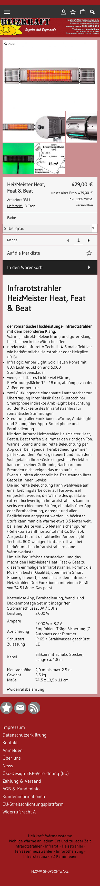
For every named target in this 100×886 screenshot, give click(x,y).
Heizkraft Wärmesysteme (50, 835)
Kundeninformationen (24, 796)
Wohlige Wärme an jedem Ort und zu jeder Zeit (50, 840)
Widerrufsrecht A (19, 812)
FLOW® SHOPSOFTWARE (50, 871)
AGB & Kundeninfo (21, 789)
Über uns (12, 758)
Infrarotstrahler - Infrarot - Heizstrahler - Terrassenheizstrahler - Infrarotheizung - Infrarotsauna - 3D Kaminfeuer (50, 851)
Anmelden (63, 12)
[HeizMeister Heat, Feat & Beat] (18, 127)
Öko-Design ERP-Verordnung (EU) (36, 773)
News (8, 766)
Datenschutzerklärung (25, 735)
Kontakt (10, 743)
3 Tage (21, 206)
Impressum (14, 727)
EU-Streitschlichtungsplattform (33, 804)
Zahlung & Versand (22, 781)
